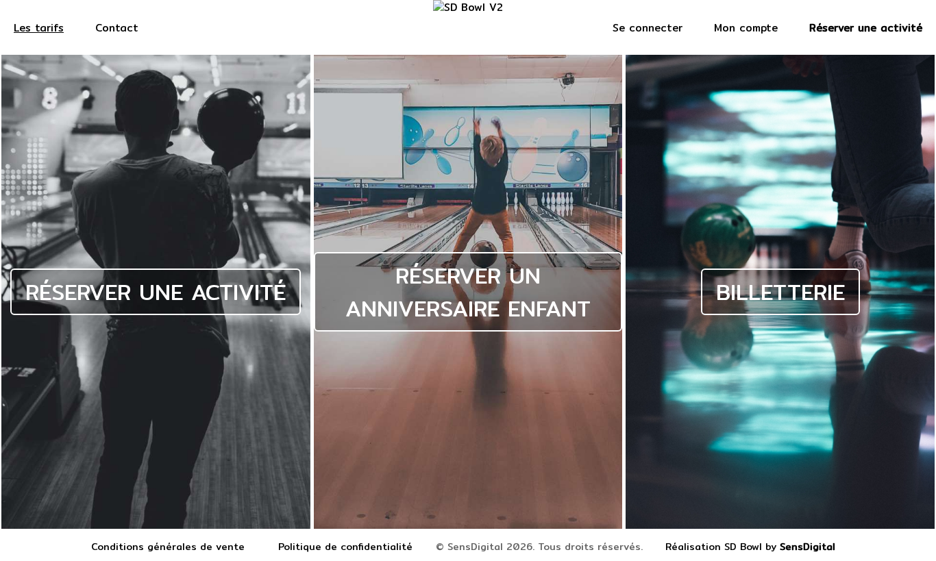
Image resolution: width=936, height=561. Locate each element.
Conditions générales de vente (168, 547)
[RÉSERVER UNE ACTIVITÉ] (157, 525)
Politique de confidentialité (345, 547)
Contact (116, 28)
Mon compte (746, 28)
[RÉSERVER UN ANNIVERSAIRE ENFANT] (470, 525)
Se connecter (647, 28)
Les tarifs (39, 28)
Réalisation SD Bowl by (750, 547)
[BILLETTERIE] (780, 525)
